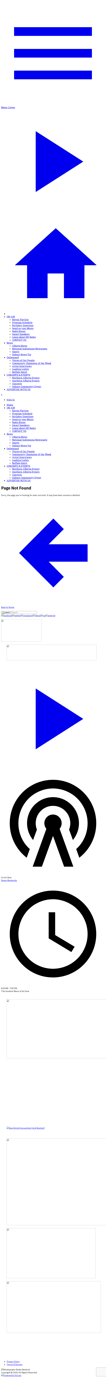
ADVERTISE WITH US (19, 389)
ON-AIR (11, 316)
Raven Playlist (20, 319)
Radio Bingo (18, 331)
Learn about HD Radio (24, 337)
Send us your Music (23, 328)
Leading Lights (20, 369)
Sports (15, 351)
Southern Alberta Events (25, 380)
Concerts (17, 383)
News (10, 342)
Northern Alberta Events (25, 377)
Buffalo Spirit (19, 371)
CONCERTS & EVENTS (18, 374)
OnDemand (13, 357)
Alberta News (19, 345)
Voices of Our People (23, 360)
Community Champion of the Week (31, 363)
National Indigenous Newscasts (29, 348)
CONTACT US (19, 339)
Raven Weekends (9, 880)
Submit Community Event (26, 386)
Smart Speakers (21, 334)
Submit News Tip (21, 354)
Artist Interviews (22, 366)
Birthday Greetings (22, 325)
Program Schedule (22, 322)
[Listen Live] (53, 717)
